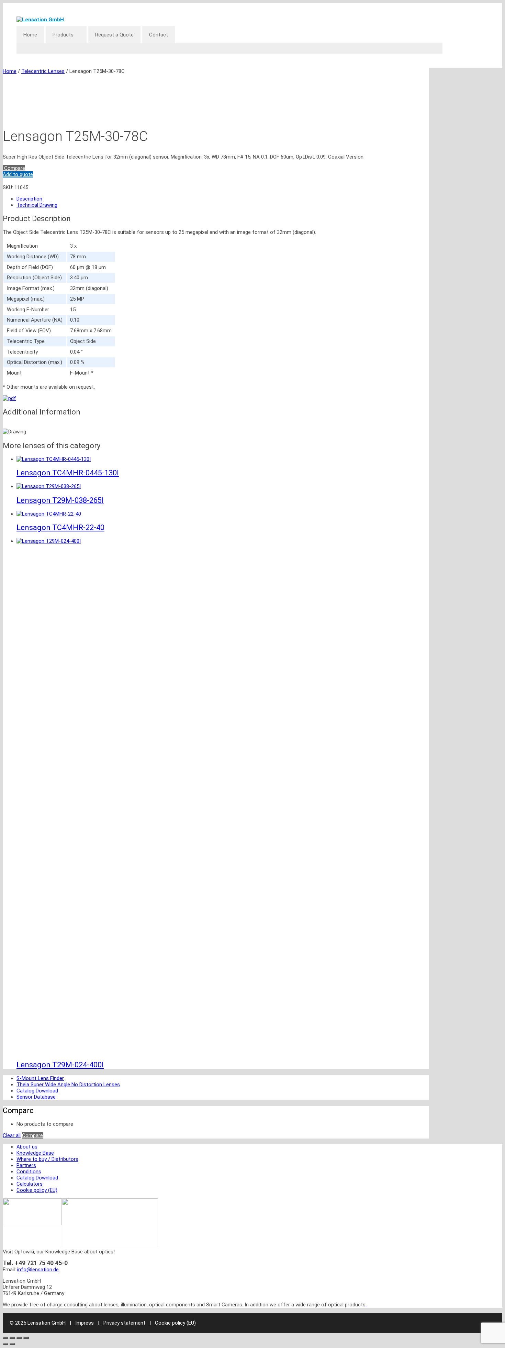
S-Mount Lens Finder (40, 1078)
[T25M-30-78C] (9, 398)
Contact (158, 35)
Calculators (29, 1184)
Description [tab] (29, 199)
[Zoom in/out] (5, 1338)
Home (30, 35)
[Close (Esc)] (26, 1338)
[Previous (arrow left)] (5, 1344)
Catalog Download (37, 1091)
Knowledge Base (35, 1153)
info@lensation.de (38, 1269)
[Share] (19, 1338)
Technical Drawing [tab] (36, 205)
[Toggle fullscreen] (12, 1338)
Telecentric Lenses (43, 71)
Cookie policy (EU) (36, 1190)
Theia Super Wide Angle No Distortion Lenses (68, 1084)
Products (63, 35)
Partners (26, 1165)
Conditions (28, 1171)
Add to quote (18, 174)
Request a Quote (114, 35)
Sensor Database (36, 1097)
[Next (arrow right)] (12, 1344)
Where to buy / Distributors (47, 1159)
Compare (14, 168)
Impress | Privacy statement (110, 1323)
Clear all (12, 1135)
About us (26, 1147)
